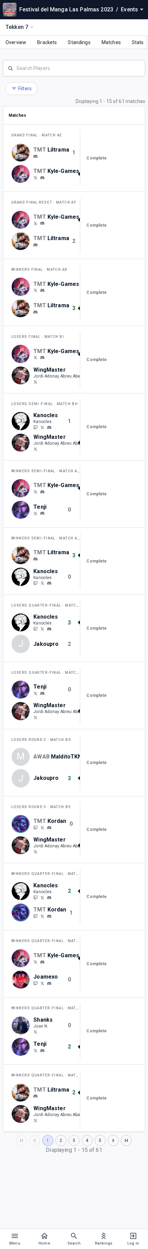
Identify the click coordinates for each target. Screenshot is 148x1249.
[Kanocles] (35, 427)
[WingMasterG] (35, 381)
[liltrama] (35, 156)
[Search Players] (74, 67)
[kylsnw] (42, 177)
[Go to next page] (113, 1140)
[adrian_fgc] (42, 513)
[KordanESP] (42, 827)
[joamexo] (49, 983)
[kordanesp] (49, 827)
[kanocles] (42, 427)
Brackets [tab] (47, 42)
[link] (35, 156)
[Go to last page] (126, 1140)
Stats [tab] (138, 42)
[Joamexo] (35, 983)
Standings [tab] (79, 42)
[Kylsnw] (35, 177)
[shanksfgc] (35, 1031)
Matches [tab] (111, 42)
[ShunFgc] (35, 513)
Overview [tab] (16, 42)
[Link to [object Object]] (22, 152)
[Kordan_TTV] (35, 827)
